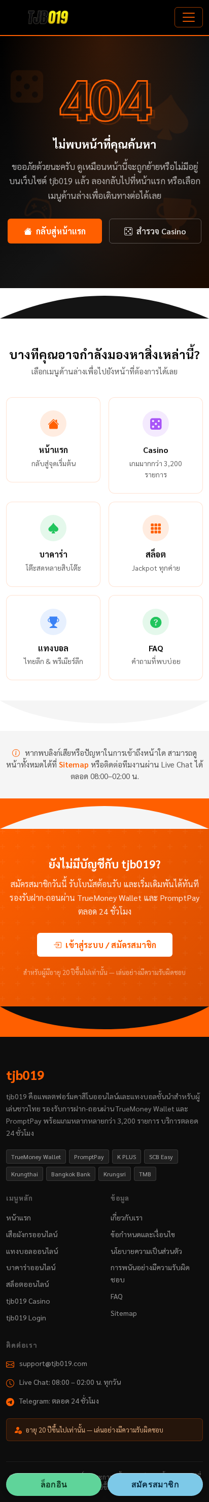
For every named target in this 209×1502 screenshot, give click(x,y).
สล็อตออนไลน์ (27, 1283)
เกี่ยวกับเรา (127, 1217)
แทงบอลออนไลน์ (32, 1250)
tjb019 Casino (28, 1300)
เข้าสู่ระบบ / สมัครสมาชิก (110, 944)
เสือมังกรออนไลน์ (31, 1234)
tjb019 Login (26, 1317)
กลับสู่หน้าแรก (61, 231)
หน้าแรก (18, 1217)
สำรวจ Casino (161, 231)
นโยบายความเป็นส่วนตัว (146, 1250)
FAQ (117, 1296)
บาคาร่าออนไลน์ (30, 1267)
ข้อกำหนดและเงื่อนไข (143, 1234)
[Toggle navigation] (189, 17)
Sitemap (74, 764)
